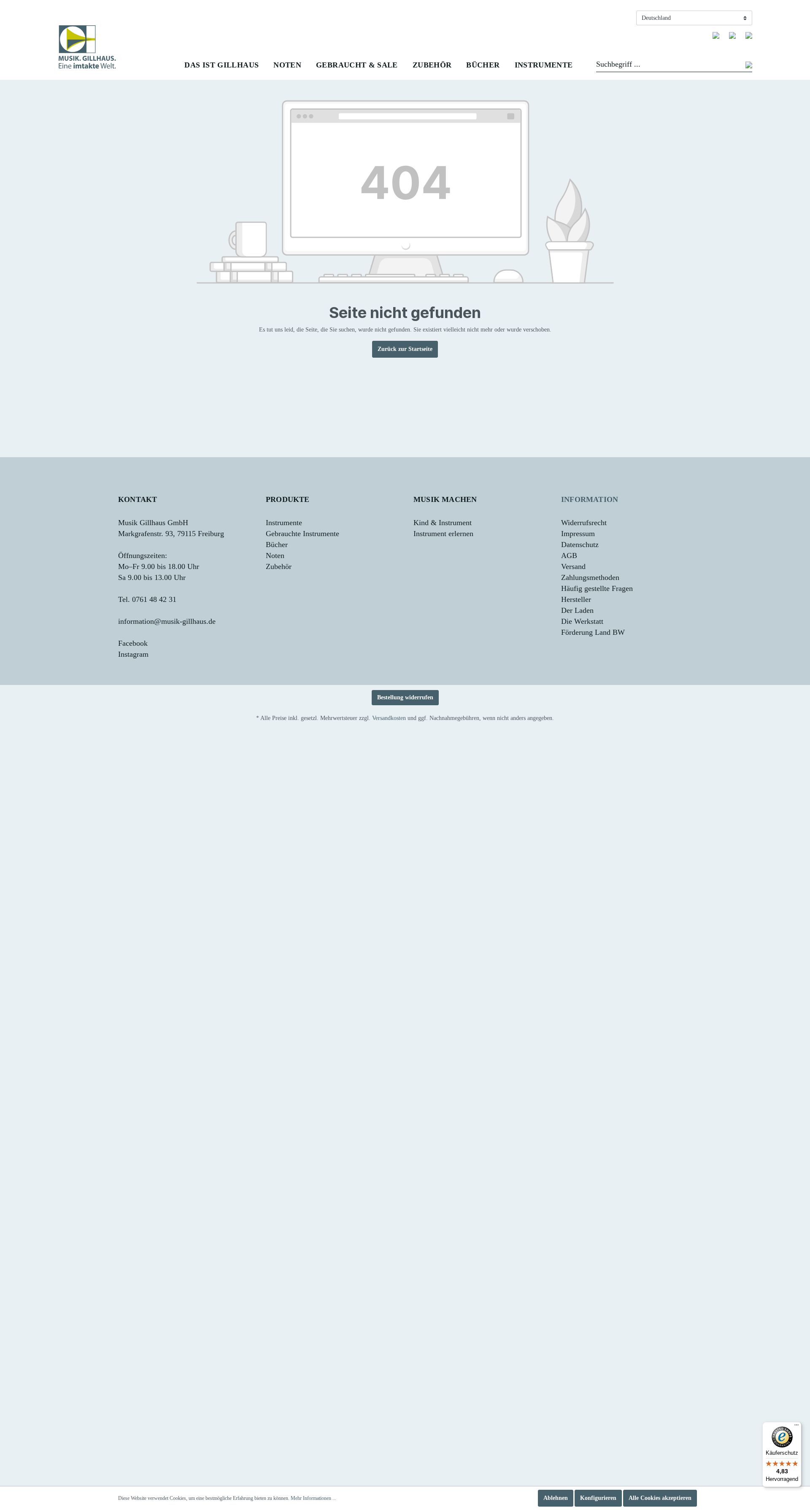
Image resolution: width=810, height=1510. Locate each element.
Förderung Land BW (593, 632)
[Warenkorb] (748, 35)
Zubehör (279, 566)
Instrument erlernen (443, 533)
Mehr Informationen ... (313, 1498)
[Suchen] (748, 65)
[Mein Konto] (732, 35)
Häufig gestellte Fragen (597, 588)
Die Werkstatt (582, 621)
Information (589, 499)
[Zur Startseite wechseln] (87, 47)
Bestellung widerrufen (405, 697)
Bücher (277, 544)
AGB (569, 555)
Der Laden (577, 610)
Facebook (133, 643)
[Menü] (796, 1427)
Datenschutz (580, 544)
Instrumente (284, 522)
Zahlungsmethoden (590, 577)
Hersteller (576, 599)
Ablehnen (555, 1498)
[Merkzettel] (716, 35)
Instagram (133, 654)
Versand (573, 566)
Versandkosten (389, 718)
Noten (275, 555)
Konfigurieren (598, 1498)
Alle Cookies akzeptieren (660, 1498)
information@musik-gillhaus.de (167, 621)
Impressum (578, 533)
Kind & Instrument (442, 522)
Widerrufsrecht (584, 522)
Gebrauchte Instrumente (302, 533)
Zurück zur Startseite (405, 349)
